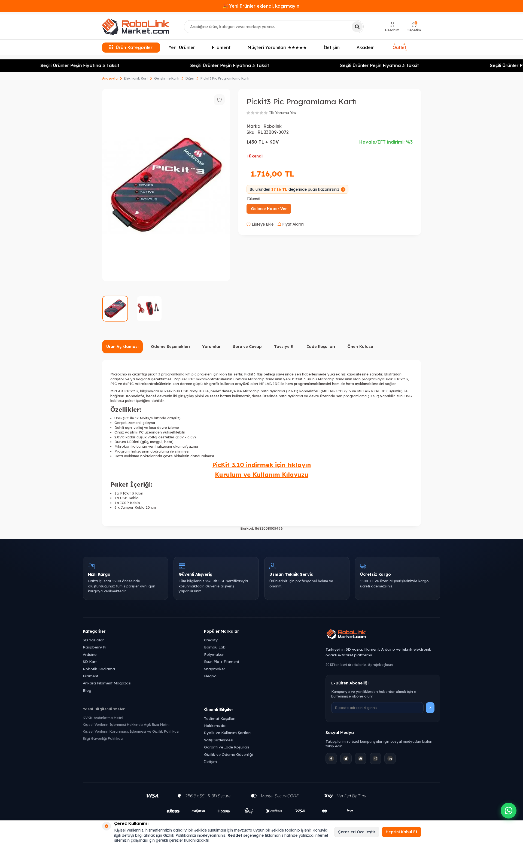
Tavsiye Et (284, 346)
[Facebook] (331, 758)
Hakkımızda (215, 725)
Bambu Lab (215, 647)
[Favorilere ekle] (219, 99)
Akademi (366, 47)
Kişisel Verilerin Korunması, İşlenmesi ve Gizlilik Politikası (131, 731)
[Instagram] (375, 758)
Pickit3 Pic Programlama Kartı (224, 78)
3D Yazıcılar (93, 640)
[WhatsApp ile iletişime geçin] (508, 810)
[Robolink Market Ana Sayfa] (383, 635)
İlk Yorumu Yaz (283, 112)
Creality (211, 640)
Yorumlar (211, 346)
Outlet (400, 47)
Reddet (234, 835)
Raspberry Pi (94, 647)
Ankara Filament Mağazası (107, 683)
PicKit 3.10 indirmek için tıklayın (261, 465)
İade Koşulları (321, 346)
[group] (166, 185)
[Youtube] (360, 758)
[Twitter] (346, 758)
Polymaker (214, 654)
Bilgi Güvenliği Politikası (103, 738)
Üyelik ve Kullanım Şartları (227, 732)
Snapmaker (214, 668)
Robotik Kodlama (99, 668)
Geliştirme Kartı (166, 78)
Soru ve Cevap (247, 346)
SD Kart (90, 661)
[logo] (135, 27)
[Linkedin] (390, 758)
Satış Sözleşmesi (218, 740)
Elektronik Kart (136, 78)
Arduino (90, 654)
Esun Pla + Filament (221, 661)
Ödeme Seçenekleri (170, 346)
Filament (221, 47)
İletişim (332, 47)
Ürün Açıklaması (122, 346)
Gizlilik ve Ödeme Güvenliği (228, 754)
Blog (87, 690)
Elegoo (210, 676)
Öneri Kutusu (360, 346)
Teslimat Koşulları (219, 718)
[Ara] (357, 26)
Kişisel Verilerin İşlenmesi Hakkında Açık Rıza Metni (126, 724)
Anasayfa (110, 78)
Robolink (272, 126)
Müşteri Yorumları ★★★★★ (277, 47)
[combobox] (274, 26)
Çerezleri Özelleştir (356, 831)
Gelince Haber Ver (269, 208)
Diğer (190, 78)
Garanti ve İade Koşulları (226, 747)
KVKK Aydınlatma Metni (103, 717)
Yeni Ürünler (182, 47)
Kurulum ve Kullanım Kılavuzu (261, 474)
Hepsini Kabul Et (401, 831)
